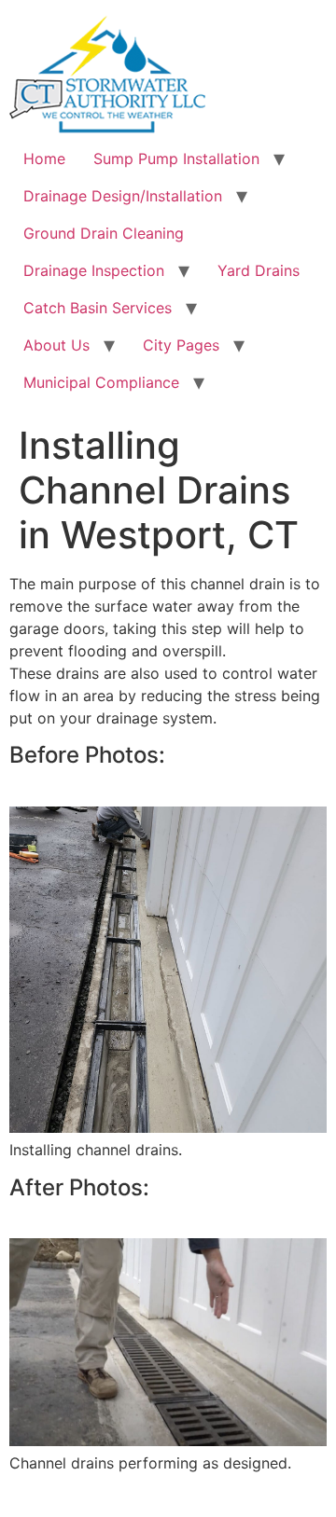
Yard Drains (258, 270)
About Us (56, 345)
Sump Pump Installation (176, 158)
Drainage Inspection (93, 270)
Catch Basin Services (97, 307)
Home (44, 158)
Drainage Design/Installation (122, 195)
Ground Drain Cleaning (103, 233)
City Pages (181, 345)
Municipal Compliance (101, 382)
